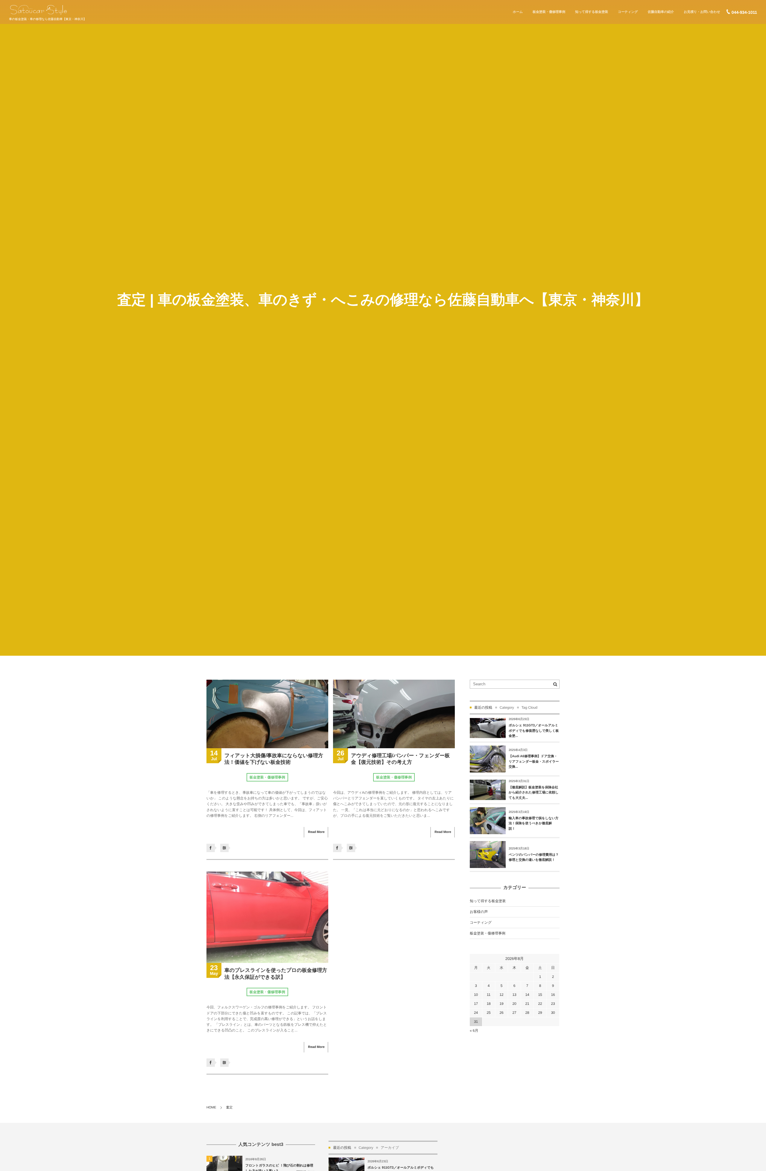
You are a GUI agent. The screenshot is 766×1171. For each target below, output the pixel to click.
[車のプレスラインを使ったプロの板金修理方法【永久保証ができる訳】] (267, 917)
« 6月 (474, 1030)
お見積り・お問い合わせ (702, 12)
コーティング (628, 12)
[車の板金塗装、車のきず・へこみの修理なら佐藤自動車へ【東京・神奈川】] (38, 9)
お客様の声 (479, 912)
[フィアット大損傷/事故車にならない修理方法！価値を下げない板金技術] (267, 714)
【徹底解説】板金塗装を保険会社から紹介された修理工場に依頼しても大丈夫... (534, 793)
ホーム (518, 12)
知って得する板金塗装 (591, 12)
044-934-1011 (744, 12)
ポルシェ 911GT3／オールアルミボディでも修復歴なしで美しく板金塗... (534, 731)
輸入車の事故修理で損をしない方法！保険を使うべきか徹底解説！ (534, 823)
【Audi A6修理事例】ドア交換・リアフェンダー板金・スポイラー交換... (534, 762)
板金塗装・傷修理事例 (549, 12)
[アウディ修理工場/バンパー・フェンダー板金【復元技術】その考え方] (394, 714)
